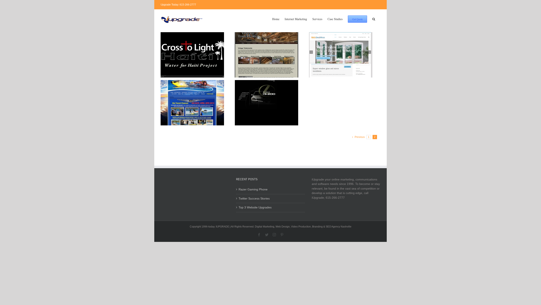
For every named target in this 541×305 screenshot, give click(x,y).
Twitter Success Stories (254, 198)
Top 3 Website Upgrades (255, 207)
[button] (373, 19)
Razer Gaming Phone (253, 189)
